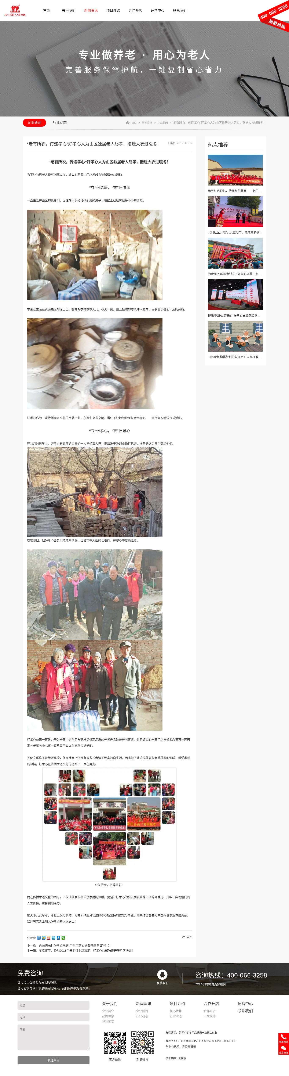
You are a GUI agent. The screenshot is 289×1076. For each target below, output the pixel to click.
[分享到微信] (63, 938)
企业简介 (108, 1011)
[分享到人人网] (58, 938)
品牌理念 (108, 1016)
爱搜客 (182, 1058)
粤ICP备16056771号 (224, 1041)
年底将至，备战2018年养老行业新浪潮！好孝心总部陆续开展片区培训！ (87, 950)
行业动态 (60, 122)
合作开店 (135, 10)
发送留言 (53, 1060)
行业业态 (176, 1016)
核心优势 (176, 1011)
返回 (189, 937)
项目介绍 (113, 10)
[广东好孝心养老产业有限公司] (20, 10)
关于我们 (69, 10)
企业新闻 (34, 122)
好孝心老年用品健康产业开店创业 (198, 1032)
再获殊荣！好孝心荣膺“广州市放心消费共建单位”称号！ (75, 945)
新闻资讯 (91, 10)
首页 (46, 10)
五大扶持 (210, 1016)
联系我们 (180, 10)
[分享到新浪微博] (49, 938)
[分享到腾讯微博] (53, 938)
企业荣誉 (108, 1021)
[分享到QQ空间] (44, 938)
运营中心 (157, 10)
